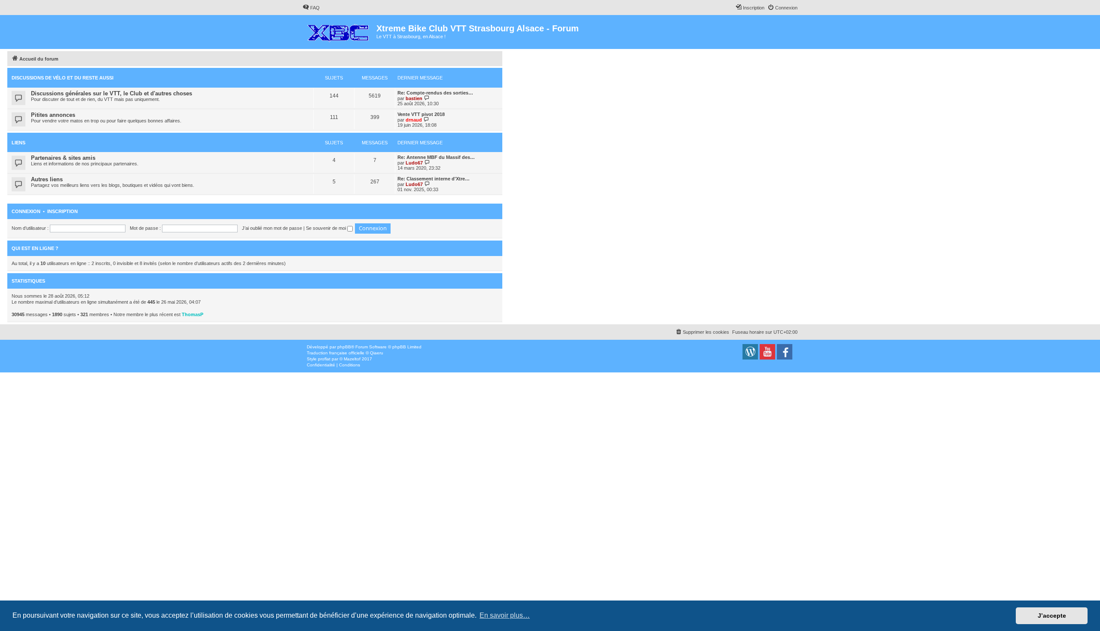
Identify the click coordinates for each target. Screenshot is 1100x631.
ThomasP (192, 314)
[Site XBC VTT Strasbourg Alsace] (750, 352)
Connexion (26, 211)
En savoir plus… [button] (505, 615)
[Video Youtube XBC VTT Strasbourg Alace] (767, 352)
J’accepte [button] (1052, 615)
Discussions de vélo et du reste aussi (62, 77)
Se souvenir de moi (326, 228)
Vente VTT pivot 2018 (421, 114)
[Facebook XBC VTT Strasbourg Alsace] (784, 352)
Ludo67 (414, 162)
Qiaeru (376, 353)
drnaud (414, 119)
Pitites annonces (53, 115)
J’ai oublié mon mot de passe (272, 228)
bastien (414, 98)
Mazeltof (352, 359)
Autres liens (47, 179)
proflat (324, 359)
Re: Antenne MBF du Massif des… (436, 157)
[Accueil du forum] (339, 31)
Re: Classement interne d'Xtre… (433, 178)
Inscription (62, 211)
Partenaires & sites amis (63, 158)
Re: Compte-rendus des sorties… (435, 92)
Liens (18, 142)
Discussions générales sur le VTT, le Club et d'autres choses (111, 93)
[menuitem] (311, 8)
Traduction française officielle (335, 353)
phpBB (344, 346)
